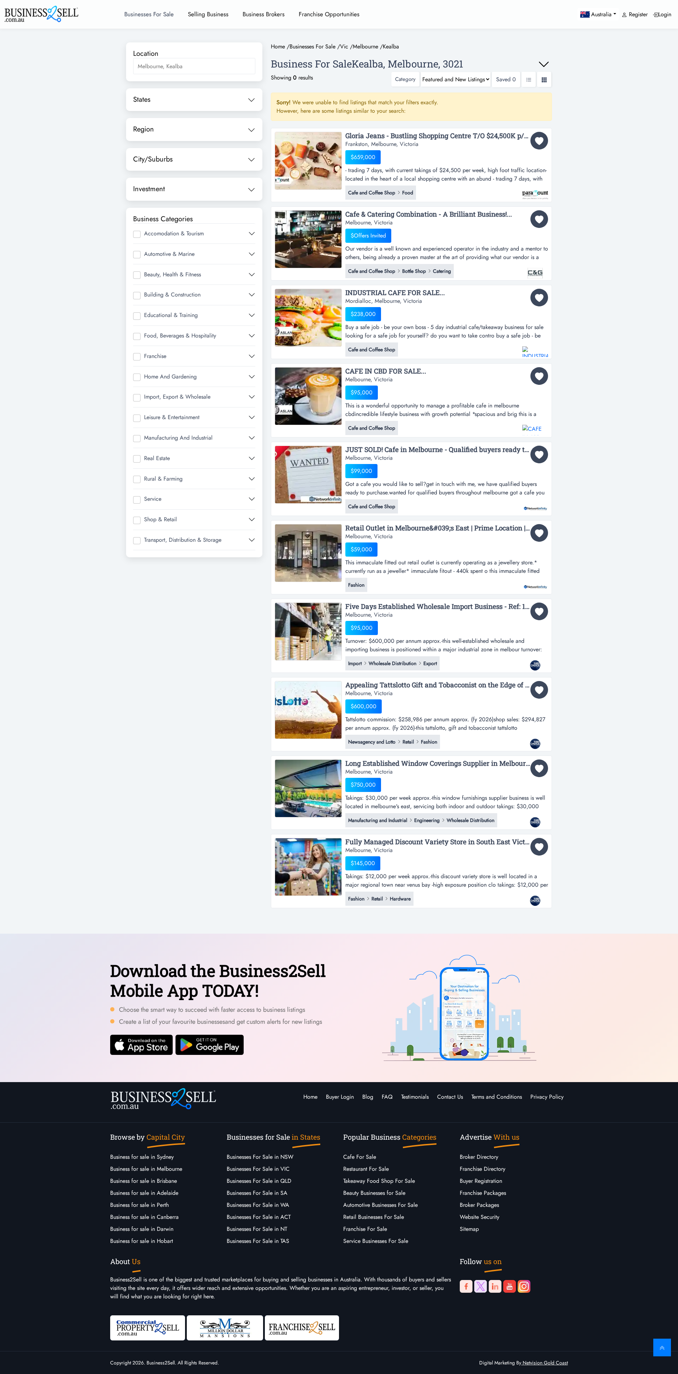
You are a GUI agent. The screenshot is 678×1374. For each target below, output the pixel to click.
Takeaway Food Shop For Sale (379, 1181)
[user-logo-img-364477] (535, 269)
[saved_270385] (539, 454)
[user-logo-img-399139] (535, 819)
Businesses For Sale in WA (258, 1205)
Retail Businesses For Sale (373, 1217)
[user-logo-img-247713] (535, 583)
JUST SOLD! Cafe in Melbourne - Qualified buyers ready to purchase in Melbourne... (446, 450)
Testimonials (415, 1097)
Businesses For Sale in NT (257, 1229)
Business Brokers (264, 14)
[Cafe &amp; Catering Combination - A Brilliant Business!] (308, 239)
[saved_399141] (539, 611)
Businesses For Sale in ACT (259, 1217)
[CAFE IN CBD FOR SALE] (308, 396)
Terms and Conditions (496, 1097)
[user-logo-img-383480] (535, 191)
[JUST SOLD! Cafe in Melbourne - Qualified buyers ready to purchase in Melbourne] (308, 474)
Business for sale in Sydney (142, 1157)
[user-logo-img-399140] (535, 740)
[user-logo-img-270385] (535, 505)
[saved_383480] (539, 140)
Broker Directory (479, 1157)
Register (637, 14)
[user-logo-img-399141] (535, 662)
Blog (367, 1097)
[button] (598, 14)
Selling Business (208, 14)
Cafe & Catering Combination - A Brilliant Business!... (428, 214)
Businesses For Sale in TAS (258, 1241)
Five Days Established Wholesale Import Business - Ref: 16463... (445, 607)
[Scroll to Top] (662, 1347)
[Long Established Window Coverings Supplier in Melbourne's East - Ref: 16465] (308, 788)
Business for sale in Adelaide (144, 1193)
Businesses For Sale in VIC (258, 1169)
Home (310, 1097)
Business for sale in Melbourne (146, 1169)
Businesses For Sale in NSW (260, 1157)
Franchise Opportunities (329, 14)
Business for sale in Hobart (141, 1241)
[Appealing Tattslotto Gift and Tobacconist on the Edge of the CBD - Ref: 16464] (308, 709)
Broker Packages (479, 1205)
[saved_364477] (539, 219)
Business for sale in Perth (139, 1205)
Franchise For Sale (365, 1229)
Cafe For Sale (359, 1157)
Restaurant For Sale (366, 1169)
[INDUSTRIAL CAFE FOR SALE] (308, 317)
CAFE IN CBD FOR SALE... (385, 371)
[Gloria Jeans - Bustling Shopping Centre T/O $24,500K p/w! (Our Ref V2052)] (308, 160)
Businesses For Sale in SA (257, 1193)
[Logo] (41, 13)
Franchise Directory (482, 1169)
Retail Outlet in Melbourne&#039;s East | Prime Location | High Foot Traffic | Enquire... (446, 528)
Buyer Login (340, 1097)
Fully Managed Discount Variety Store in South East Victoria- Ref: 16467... (446, 842)
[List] (529, 79)
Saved (506, 79)
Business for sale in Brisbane (143, 1181)
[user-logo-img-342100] (535, 426)
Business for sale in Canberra (144, 1217)
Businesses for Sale (149, 14)
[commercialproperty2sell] (147, 1327)
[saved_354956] (539, 297)
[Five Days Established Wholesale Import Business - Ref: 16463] (308, 631)
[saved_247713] (539, 533)
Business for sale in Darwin (141, 1229)
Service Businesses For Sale (375, 1241)
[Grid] (544, 79)
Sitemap (469, 1229)
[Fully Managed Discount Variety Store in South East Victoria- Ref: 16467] (308, 866)
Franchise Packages (483, 1193)
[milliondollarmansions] (225, 1327)
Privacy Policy (547, 1097)
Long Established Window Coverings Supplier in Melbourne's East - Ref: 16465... (446, 763)
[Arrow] (544, 64)
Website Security (479, 1217)
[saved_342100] (539, 376)
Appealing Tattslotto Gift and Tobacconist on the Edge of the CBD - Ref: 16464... (446, 685)
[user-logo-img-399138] (535, 897)
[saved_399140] (539, 690)
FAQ (387, 1097)
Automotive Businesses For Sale (380, 1205)
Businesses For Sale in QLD (259, 1181)
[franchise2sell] (302, 1327)
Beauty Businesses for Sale (374, 1193)
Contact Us (450, 1097)
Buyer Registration (481, 1181)
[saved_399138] (539, 847)
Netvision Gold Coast (544, 1362)
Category (405, 79)
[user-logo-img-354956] (535, 348)
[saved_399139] (539, 768)
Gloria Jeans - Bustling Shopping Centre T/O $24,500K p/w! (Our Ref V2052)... (446, 136)
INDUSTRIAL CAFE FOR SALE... (395, 293)
